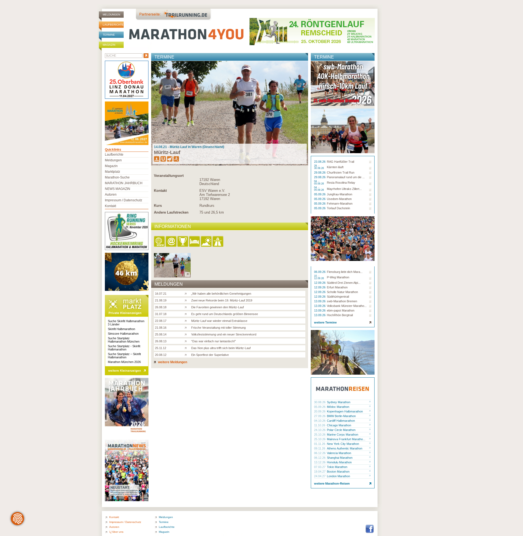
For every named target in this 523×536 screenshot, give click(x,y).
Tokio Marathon (337, 467)
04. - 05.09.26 (319, 182)
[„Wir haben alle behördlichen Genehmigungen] (186, 293)
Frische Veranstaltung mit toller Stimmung (218, 327)
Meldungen (111, 14)
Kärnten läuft (335, 167)
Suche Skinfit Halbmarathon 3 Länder (126, 322)
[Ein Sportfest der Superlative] (186, 354)
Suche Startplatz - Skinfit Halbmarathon (124, 347)
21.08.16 (160, 327)
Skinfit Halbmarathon (121, 329)
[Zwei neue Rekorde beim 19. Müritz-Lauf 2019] (186, 300)
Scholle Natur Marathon (342, 292)
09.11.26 (320, 448)
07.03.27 (320, 467)
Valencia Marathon (339, 453)
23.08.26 (320, 161)
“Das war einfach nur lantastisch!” (213, 341)
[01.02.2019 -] (172, 276)
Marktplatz (112, 172)
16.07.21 (160, 293)
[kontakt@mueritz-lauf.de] (171, 242)
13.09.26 (320, 301)
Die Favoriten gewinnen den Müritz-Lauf (217, 307)
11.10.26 (320, 425)
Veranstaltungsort (169, 176)
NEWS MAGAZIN (117, 189)
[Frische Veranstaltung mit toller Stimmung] (186, 327)
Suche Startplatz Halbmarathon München (123, 340)
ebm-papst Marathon (340, 310)
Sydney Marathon (338, 402)
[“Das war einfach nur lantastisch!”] (186, 341)
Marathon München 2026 (124, 362)
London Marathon (338, 476)
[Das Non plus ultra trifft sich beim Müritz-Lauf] (186, 347)
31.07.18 (160, 314)
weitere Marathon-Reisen (332, 483)
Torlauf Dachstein (338, 208)
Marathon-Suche (117, 177)
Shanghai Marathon (339, 457)
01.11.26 (320, 443)
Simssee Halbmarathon (123, 333)
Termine (109, 34)
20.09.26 (320, 411)
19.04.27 (320, 471)
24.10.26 (320, 430)
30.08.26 (320, 402)
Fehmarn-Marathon (339, 203)
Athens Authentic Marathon (344, 448)
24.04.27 (320, 476)
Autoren (111, 194)
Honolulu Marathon (339, 462)
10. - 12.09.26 (319, 277)
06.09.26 (320, 271)
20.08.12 (160, 354)
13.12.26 (320, 462)
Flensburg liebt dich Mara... (345, 271)
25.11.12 (160, 348)
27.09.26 (320, 416)
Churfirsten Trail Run (340, 172)
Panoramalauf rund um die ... (346, 177)
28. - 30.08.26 (319, 167)
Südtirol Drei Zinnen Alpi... (343, 282)
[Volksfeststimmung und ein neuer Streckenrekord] (186, 334)
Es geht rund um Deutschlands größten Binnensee (224, 314)
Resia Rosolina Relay (341, 182)
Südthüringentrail (338, 296)
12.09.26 (320, 282)
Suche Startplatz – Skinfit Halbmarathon (124, 355)
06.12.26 (320, 453)
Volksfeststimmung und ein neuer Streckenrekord (223, 334)
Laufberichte (113, 24)
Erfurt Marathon (337, 287)
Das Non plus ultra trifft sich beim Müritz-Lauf (221, 348)
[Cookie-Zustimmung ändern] (17, 518)
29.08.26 (320, 172)
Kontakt (160, 191)
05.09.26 (320, 194)
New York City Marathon (343, 443)
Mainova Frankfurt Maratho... (346, 439)
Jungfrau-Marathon (339, 194)
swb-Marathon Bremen (342, 301)
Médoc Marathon (338, 406)
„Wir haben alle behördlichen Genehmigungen (221, 293)
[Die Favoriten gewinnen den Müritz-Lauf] (186, 307)
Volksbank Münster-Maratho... (347, 305)
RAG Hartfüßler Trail (340, 161)
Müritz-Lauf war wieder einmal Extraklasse (219, 320)
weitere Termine (325, 322)
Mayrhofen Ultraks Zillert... (344, 188)
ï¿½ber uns (116, 531)
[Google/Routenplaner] (218, 242)
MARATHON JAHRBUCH (123, 183)
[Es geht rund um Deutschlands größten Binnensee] (186, 313)
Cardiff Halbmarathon (341, 420)
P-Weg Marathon (338, 277)
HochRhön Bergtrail (340, 315)
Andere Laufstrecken (171, 212)
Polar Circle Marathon (341, 430)
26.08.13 (160, 341)
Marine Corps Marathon (342, 434)
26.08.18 (160, 307)
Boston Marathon (338, 471)
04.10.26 (320, 420)
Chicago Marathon (339, 425)
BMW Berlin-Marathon (341, 416)
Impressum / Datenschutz (123, 200)
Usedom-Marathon (339, 199)
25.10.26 (320, 434)
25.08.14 (160, 334)
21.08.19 (160, 300)
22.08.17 (160, 320)
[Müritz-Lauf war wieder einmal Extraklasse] (186, 320)
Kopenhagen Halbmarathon (345, 411)
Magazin (109, 44)
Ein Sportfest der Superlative (210, 354)
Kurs (158, 206)
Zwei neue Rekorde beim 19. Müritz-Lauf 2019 (221, 300)
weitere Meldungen (172, 362)
